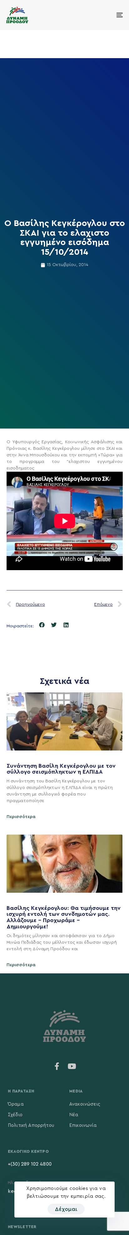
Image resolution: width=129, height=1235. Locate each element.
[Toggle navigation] (103, 15)
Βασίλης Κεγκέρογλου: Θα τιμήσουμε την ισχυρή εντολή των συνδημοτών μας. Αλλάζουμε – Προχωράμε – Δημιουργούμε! (64, 917)
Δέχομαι (66, 1209)
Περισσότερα (21, 817)
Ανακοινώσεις (84, 1104)
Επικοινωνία (83, 1125)
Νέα (73, 1114)
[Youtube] (72, 1066)
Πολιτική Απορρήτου (31, 1125)
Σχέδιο (15, 1114)
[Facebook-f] (57, 1066)
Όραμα (16, 1104)
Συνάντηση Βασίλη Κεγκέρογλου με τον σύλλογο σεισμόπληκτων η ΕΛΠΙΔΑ (61, 769)
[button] (42, 625)
